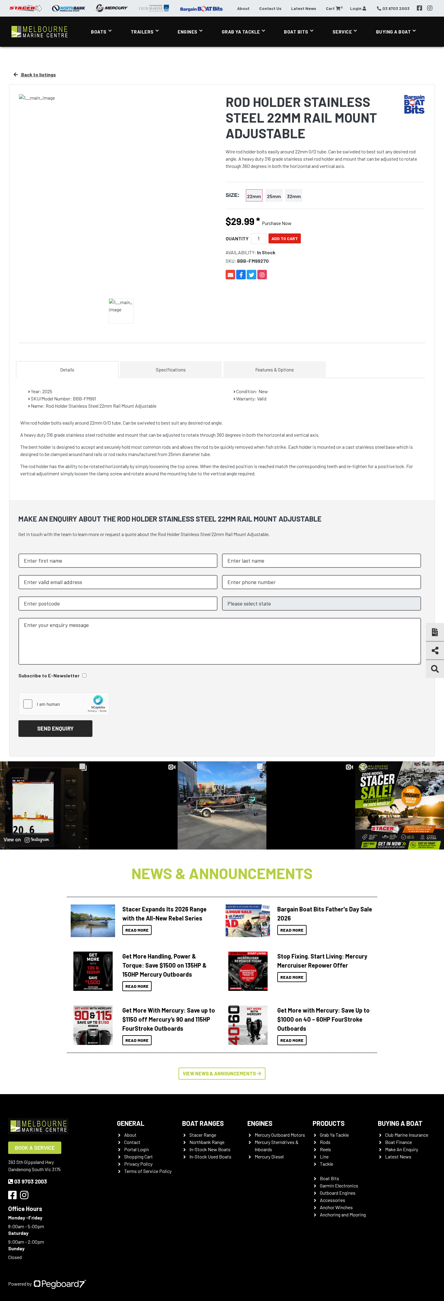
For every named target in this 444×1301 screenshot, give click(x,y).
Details (67, 369)
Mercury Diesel (269, 1156)
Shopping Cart (138, 1156)
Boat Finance (398, 1142)
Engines (188, 31)
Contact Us (270, 8)
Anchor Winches (336, 1207)
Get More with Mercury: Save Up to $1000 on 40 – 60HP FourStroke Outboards (323, 1019)
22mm (254, 196)
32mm (294, 196)
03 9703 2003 (30, 1181)
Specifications (171, 369)
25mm (274, 196)
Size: (233, 195)
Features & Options (274, 369)
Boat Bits (296, 31)
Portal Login (136, 1149)
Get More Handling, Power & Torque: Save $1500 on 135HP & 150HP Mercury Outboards (164, 965)
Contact (132, 1142)
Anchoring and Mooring (343, 1214)
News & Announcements (222, 873)
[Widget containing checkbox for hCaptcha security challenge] (64, 703)
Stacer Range (202, 1135)
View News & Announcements (219, 1073)
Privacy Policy (138, 1164)
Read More (137, 930)
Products (329, 1123)
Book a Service (35, 1147)
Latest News (303, 8)
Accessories (332, 1200)
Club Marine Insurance (406, 1135)
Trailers (142, 31)
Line (324, 1156)
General (130, 1123)
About (243, 8)
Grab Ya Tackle (241, 31)
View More (91, 921)
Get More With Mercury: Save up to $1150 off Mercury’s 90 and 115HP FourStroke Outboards (168, 1019)
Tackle (326, 1164)
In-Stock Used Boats (210, 1156)
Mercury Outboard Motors (280, 1135)
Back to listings (38, 74)
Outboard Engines (338, 1193)
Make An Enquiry (401, 1149)
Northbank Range (206, 1142)
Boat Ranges (203, 1123)
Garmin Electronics (339, 1185)
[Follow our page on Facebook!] (419, 8)
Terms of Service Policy (148, 1171)
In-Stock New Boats (209, 1149)
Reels (325, 1149)
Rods (325, 1142)
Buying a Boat (400, 1123)
